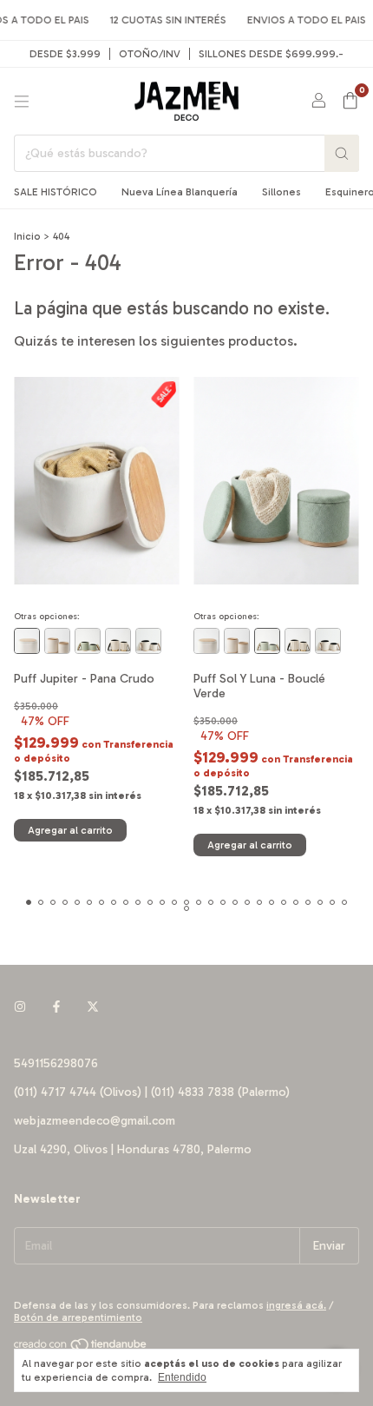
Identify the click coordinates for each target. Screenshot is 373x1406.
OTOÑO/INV (149, 54)
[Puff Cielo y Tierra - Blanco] (118, 641)
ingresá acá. (296, 1305)
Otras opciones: (47, 616)
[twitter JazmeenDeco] (93, 1007)
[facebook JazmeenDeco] (56, 1007)
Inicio (27, 236)
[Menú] (21, 101)
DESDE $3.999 (65, 54)
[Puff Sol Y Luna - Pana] (148, 641)
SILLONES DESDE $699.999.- (271, 54)
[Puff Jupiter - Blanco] (27, 641)
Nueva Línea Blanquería (179, 192)
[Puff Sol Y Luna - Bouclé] (57, 641)
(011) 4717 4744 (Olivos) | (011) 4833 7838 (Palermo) (152, 1092)
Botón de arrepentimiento (78, 1317)
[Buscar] (341, 153)
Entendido (182, 1377)
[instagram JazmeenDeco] (20, 1007)
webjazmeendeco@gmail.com (94, 1120)
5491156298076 (56, 1063)
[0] (350, 101)
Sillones (281, 192)
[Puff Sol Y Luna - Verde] (88, 641)
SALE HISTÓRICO (55, 192)
